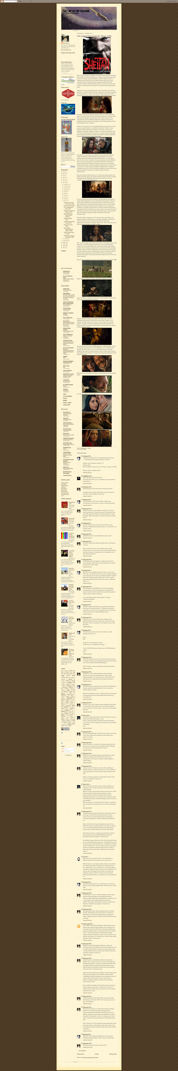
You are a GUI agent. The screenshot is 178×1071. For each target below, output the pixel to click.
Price (73, 713)
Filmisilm (65, 356)
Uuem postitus (80, 1054)
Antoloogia (63, 680)
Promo (62, 714)
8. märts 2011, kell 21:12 (87, 505)
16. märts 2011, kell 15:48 (87, 1047)
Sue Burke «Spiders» (67, 419)
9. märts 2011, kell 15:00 (87, 940)
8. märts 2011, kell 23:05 (87, 780)
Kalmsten (85, 456)
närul (62, 710)
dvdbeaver (63, 487)
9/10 (66, 677)
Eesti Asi (65, 398)
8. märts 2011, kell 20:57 (87, 472)
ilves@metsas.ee (66, 412)
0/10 (62, 670)
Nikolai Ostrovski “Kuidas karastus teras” (68, 279)
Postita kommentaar (82, 1050)
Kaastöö (67, 696)
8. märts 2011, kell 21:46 (87, 653)
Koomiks (63, 699)
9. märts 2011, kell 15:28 (87, 992)
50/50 (64, 357)
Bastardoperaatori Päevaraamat (67, 472)
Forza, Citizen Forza (67, 317)
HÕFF (72, 695)
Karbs (72, 696)
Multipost (63, 703)
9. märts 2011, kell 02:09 (87, 878)
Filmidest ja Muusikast (68, 313)
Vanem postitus (113, 1054)
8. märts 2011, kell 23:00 (87, 739)
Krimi (68, 699)
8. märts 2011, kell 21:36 (87, 626)
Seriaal (63, 720)
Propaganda (71, 714)
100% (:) (65, 448)
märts (65, 200)
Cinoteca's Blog (66, 404)
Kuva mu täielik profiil (66, 49)
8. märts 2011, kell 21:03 (87, 483)
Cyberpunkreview (65, 494)
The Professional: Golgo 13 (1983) (69, 233)
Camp (70, 682)
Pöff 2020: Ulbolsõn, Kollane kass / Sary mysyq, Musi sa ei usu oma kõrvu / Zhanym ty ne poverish (69, 296)
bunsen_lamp (86, 924)
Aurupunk (73, 680)
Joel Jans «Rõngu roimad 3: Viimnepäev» (68, 424)
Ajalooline (63, 679)
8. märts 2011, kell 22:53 (87, 728)
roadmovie (63, 717)
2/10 (62, 672)
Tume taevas (66, 467)
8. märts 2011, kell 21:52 (87, 681)
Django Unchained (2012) (68, 331)
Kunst (62, 701)
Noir (67, 708)
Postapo (67, 713)
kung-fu (72, 699)
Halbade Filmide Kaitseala (67, 328)
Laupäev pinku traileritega (69, 205)
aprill (65, 198)
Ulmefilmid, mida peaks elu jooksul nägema (71, 587)
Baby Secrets (107, 346)
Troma (74, 722)
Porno (62, 713)
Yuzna (70, 725)
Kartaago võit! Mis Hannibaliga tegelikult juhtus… (67, 455)
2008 (64, 245)
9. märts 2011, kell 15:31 (87, 1003)
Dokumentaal (64, 687)
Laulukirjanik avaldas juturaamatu (67, 414)
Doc (74, 685)
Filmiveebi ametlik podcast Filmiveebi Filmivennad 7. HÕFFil (68, 343)
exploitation (63, 689)
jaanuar (65, 240)
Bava (64, 682)
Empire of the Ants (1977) (72, 518)
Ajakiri (72, 677)
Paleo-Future (64, 488)
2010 (64, 242)
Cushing (63, 685)
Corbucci (67, 684)
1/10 (66, 670)
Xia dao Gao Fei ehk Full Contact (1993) (69, 222)
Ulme (69, 724)
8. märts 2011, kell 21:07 (87, 496)
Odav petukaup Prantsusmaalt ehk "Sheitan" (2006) (68, 229)
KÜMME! (65, 314)
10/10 (71, 670)
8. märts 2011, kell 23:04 (87, 762)
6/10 (71, 673)
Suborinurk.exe (66, 271)
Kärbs (67, 701)
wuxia (66, 725)
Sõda (74, 720)
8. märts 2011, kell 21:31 (87, 583)
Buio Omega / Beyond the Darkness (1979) (69, 211)
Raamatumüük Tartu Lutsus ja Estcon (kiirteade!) (68, 215)
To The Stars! (64, 489)
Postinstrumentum (66, 309)
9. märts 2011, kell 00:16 (87, 853)
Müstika (66, 707)
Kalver (85, 715)
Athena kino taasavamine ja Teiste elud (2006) (69, 236)
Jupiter (64, 394)
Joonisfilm (62, 696)
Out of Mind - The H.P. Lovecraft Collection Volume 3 (72, 553)
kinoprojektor (66, 321)
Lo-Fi (62, 495)
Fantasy (68, 689)
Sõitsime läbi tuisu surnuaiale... (66, 463)
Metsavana (66, 43)
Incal (64, 367)
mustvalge (71, 703)
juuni (65, 195)
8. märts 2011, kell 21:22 (87, 555)
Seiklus (62, 719)
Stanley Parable (66, 272)
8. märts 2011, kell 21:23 (87, 566)
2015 (64, 175)
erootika (66, 688)
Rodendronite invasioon (68, 374)
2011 (64, 182)
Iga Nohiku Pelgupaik (68, 384)
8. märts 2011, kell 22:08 (87, 699)
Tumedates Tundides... (67, 430)
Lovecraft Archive (65, 492)
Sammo (72, 717)
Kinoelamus (63, 698)
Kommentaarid (66, 751)
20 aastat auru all (67, 429)
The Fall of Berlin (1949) (72, 601)
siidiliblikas (86, 476)
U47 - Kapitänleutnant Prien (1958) (68, 207)
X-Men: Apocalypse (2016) (68, 434)
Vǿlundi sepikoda (67, 452)
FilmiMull (65, 389)
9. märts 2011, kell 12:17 (87, 905)
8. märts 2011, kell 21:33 (87, 613)
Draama (71, 687)
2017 (64, 173)
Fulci (74, 689)
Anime (70, 679)
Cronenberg (73, 684)
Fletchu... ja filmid (67, 402)
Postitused (65, 749)
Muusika (62, 705)
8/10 (73, 675)
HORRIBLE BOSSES (67, 362)
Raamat (71, 716)
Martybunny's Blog (67, 443)
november (66, 186)
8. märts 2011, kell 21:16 (87, 537)
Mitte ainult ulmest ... (68, 422)
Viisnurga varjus (64, 482)
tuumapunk (64, 724)
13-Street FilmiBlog (67, 396)
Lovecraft (67, 702)
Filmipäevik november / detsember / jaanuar (68, 376)
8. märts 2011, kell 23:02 (87, 750)
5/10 (65, 673)
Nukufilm (72, 708)
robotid (67, 717)
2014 (64, 177)
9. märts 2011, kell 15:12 (87, 954)
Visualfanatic (66, 380)
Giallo (65, 691)
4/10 (74, 672)
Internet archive (64, 485)
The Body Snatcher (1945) (68, 218)
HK (70, 693)
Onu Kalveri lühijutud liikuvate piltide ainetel (68, 302)
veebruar (66, 238)
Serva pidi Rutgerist (67, 304)
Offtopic (67, 710)
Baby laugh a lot (98, 346)
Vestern (62, 725)
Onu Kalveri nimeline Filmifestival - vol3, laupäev (72, 535)
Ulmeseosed (65, 418)
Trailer (70, 722)
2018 (64, 171)
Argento (67, 680)
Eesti (62, 688)
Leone (62, 702)
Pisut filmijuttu (66, 293)
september (66, 189)
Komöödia (69, 698)
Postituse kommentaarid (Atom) (90, 1057)
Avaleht (97, 1054)
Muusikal (68, 705)
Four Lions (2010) (66, 381)
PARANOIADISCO (67, 370)
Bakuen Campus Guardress (68, 444)
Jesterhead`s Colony (67, 340)
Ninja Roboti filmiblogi (68, 361)
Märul (73, 705)
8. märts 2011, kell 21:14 (87, 530)
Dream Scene (66, 433)
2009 (64, 244)
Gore (71, 691)
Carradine (62, 684)
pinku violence (71, 711)
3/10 (67, 672)
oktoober (66, 188)
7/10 (62, 675)
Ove (73, 710)
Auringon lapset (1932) (71, 617)
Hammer (63, 693)
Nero (72, 706)
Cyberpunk (68, 685)
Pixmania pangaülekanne (68, 468)
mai (65, 197)
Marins (72, 702)
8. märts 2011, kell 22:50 (87, 711)
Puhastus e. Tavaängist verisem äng (67, 336)
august (65, 191)
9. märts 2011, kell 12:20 (87, 920)
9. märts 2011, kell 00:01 (87, 807)
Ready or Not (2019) (67, 290)
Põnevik (63, 716)
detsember (66, 184)
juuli (65, 193)
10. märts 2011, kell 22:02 (87, 1039)
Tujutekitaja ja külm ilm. (68, 439)
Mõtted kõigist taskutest (68, 438)
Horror (63, 694)
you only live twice (67, 475)
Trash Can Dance (67, 308)
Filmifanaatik (66, 288)
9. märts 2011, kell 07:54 (87, 889)
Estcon (72, 688)
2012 (64, 180)
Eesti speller (63, 484)
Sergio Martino (72, 719)
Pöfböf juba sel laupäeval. (71, 569)
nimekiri (62, 708)
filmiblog (65, 400)
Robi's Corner (66, 365)
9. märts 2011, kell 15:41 (87, 1030)
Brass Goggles (64, 491)
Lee (72, 701)
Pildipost (63, 711)
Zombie (65, 722)
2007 (64, 247)
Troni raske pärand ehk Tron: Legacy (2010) (69, 203)
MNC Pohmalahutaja (68, 334)
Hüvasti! (65, 386)
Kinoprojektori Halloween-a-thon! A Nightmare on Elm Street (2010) (69, 323)
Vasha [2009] (65, 390)
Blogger (69, 755)
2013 (64, 179)
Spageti (68, 720)
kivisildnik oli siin (67, 447)
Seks (67, 719)
